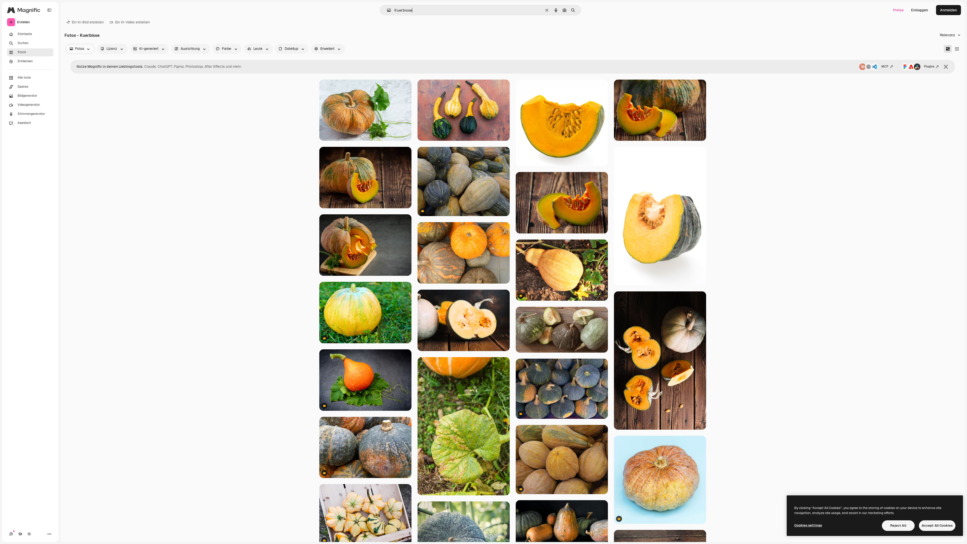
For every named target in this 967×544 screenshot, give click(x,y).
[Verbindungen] (11, 534)
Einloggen (919, 10)
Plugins (929, 66)
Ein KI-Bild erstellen (88, 22)
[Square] (957, 49)
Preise (898, 10)
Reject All (898, 525)
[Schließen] (946, 67)
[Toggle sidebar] (49, 10)
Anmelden (948, 10)
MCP (884, 66)
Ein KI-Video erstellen (132, 22)
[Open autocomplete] (387, 10)
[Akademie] (20, 534)
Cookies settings (808, 525)
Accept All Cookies (937, 525)
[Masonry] (948, 49)
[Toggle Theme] (29, 534)
